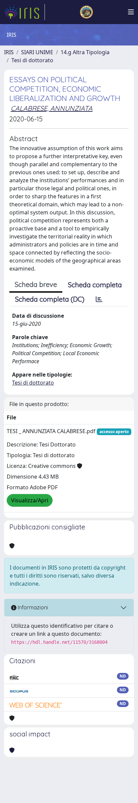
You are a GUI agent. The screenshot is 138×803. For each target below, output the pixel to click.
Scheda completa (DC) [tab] (49, 299)
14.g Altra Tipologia (85, 52)
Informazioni (32, 607)
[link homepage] (24, 12)
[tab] (99, 299)
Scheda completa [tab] (95, 285)
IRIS (9, 52)
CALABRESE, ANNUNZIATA (51, 108)
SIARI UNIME (37, 52)
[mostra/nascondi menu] (131, 12)
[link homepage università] (86, 12)
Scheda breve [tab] (36, 284)
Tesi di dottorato (32, 60)
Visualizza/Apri (29, 500)
